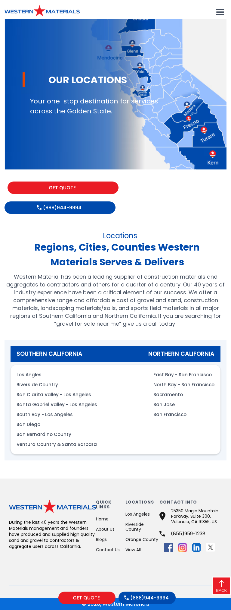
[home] (42, 9)
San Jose (164, 404)
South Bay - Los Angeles (45, 414)
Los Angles (29, 374)
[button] (220, 12)
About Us (105, 529)
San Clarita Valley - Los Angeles (54, 394)
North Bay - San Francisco (183, 384)
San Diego (28, 424)
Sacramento (168, 394)
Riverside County (134, 527)
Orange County (141, 539)
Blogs (101, 539)
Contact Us (108, 549)
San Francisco (169, 414)
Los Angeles (137, 514)
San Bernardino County (44, 434)
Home (102, 519)
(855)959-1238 (188, 533)
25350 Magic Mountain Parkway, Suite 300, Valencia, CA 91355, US (194, 516)
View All (133, 549)
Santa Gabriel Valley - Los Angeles (57, 404)
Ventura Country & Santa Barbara (57, 444)
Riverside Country (37, 384)
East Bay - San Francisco (182, 374)
